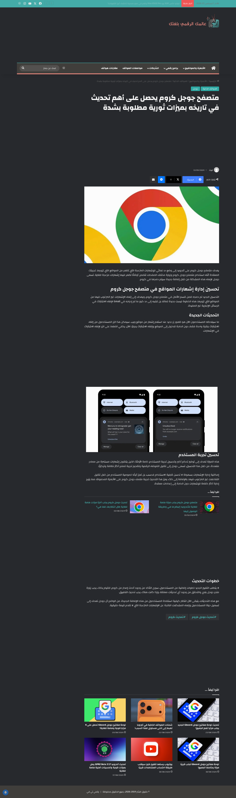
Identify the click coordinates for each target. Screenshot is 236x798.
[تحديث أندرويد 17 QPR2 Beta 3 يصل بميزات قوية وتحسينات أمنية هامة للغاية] (105, 749)
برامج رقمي (172, 68)
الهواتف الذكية (180, 81)
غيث (211, 170)
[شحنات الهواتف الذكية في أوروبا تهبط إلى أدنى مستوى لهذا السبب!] (151, 710)
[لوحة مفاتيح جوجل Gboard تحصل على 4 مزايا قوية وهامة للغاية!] (105, 710)
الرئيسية (213, 81)
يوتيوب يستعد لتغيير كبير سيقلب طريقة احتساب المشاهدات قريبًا (155, 766)
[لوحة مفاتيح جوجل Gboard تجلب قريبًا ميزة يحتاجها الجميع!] (198, 749)
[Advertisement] (83, 35)
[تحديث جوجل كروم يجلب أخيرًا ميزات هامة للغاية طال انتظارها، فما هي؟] (139, 506)
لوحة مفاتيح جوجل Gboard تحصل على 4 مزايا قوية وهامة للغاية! (105, 726)
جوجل (195, 89)
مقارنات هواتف (109, 68)
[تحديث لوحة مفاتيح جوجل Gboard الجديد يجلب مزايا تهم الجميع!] (198, 710)
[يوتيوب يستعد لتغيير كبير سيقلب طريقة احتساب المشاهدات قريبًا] (151, 749)
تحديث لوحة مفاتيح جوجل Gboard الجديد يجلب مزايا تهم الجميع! (198, 726)
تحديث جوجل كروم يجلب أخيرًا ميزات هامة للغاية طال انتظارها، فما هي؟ (106, 504)
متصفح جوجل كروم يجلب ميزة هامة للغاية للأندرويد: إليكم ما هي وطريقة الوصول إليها (177, 507)
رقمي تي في (93, 792)
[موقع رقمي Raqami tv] (194, 20)
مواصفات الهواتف (132, 68)
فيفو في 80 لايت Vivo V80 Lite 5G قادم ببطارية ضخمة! (153, 3)
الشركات (154, 68)
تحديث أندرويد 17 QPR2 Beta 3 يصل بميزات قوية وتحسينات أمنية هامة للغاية (107, 767)
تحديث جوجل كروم (203, 617)
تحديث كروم (175, 617)
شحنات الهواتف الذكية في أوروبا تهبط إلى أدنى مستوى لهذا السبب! (153, 726)
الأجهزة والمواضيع (195, 68)
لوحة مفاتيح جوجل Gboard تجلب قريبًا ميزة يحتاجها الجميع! (199, 766)
